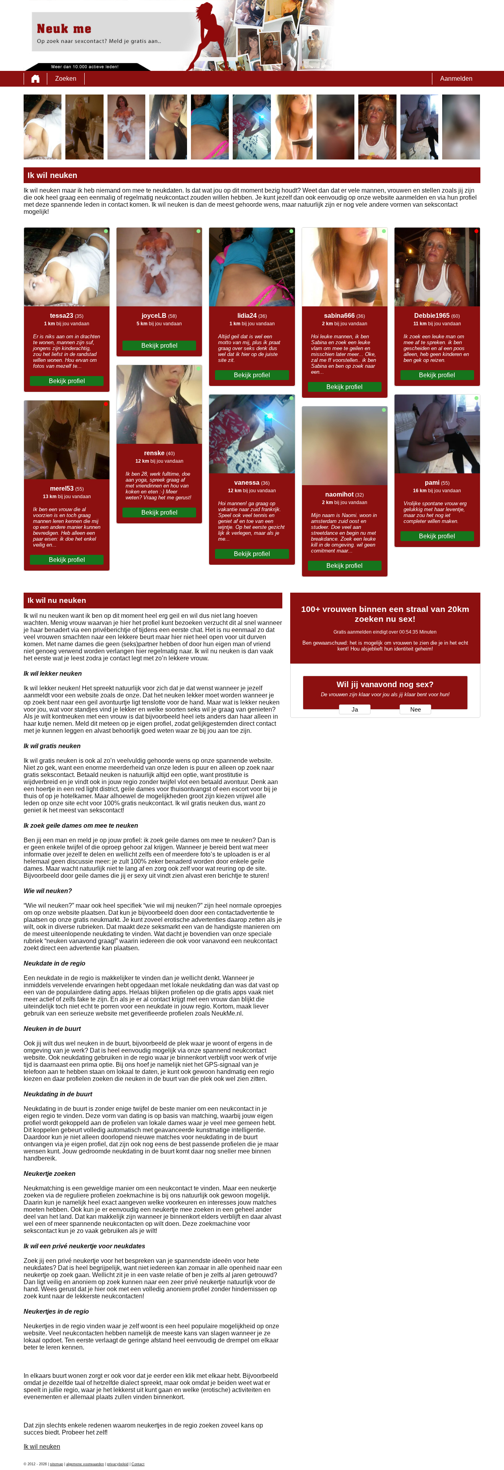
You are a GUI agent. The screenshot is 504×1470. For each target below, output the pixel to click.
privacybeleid (117, 1464)
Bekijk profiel (67, 381)
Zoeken (65, 78)
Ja (355, 709)
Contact (138, 1464)
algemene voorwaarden (85, 1464)
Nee (415, 709)
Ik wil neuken (42, 1446)
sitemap (56, 1464)
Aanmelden (456, 78)
